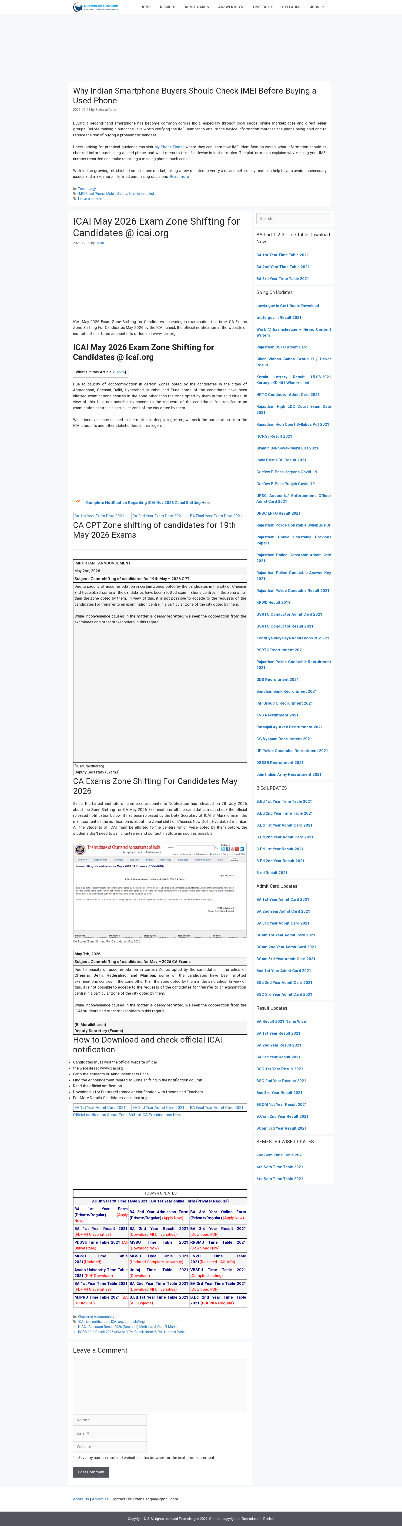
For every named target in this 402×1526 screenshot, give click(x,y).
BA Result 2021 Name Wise (281, 1021)
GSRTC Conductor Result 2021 (285, 626)
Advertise (100, 1499)
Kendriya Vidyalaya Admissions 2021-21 (292, 638)
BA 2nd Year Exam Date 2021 (157, 515)
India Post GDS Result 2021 (281, 460)
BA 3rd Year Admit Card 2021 (283, 923)
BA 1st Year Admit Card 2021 (100, 1107)
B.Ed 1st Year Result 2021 (280, 849)
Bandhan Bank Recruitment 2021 (286, 691)
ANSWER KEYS (230, 7)
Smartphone (138, 194)
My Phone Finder (169, 147)
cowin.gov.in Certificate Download (287, 305)
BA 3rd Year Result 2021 (278, 1057)
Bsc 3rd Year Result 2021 (279, 1092)
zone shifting (135, 1322)
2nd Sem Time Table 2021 (280, 1155)
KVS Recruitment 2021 (277, 715)
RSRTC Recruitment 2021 (280, 650)
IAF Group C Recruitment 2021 (284, 703)
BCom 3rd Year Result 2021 (281, 1128)
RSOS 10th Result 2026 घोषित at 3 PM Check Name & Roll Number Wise (131, 1332)
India (152, 194)
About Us (81, 1499)
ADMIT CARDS (197, 7)
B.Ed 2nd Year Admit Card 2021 (285, 837)
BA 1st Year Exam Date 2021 (99, 515)
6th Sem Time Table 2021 (279, 1178)
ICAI (81, 1322)
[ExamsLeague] (97, 7)
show (121, 372)
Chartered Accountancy (96, 1317)
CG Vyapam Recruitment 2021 (284, 738)
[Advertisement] (201, 46)
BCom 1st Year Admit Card (280, 935)
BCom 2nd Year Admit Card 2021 (286, 947)
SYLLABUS (291, 7)
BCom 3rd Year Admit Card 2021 (286, 958)
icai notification (97, 1322)
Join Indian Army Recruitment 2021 (289, 774)
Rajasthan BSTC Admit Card (282, 347)
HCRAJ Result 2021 (274, 436)
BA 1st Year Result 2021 (278, 1033)
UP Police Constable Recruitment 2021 (292, 750)
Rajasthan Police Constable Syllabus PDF (293, 525)
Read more (179, 176)
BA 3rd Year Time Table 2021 (282, 278)
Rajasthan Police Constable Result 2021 (293, 590)
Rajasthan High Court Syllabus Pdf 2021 (292, 424)
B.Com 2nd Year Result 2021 (282, 1116)
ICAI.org (117, 1322)
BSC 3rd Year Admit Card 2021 (284, 994)
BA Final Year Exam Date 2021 (216, 515)
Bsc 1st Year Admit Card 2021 (283, 970)
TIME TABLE (262, 7)
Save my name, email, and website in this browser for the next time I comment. (146, 1457)
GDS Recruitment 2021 (277, 679)
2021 (310, 935)
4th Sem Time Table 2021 (279, 1167)
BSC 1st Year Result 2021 (279, 1069)
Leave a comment (92, 199)
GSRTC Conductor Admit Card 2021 (289, 614)
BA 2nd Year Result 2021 (279, 1045)
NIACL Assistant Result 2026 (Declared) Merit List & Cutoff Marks (128, 1327)
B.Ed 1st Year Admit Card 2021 (284, 825)
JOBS (314, 7)
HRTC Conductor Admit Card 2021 (288, 394)
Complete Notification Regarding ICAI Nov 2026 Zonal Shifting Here (148, 502)
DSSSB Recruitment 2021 (280, 762)
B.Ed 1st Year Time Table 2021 (284, 801)
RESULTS (167, 7)
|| (121, 1201)
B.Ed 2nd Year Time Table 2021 (284, 813)
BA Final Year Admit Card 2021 (217, 1107)
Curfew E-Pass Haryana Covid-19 (286, 471)
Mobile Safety (116, 194)
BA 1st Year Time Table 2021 (282, 255)
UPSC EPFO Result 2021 (278, 513)
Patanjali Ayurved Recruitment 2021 (289, 727)
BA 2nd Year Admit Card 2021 (158, 1107)
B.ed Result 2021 (272, 872)
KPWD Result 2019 (273, 602)
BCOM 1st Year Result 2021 (281, 1104)
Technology (87, 189)
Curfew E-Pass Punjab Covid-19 (285, 483)
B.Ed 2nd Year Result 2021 (280, 860)
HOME (146, 7)
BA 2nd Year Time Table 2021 (283, 266)
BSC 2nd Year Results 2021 (281, 1080)
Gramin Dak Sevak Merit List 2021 (287, 448)
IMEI (81, 194)
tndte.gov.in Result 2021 (279, 317)
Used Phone (95, 194)
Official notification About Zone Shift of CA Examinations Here (127, 1114)
